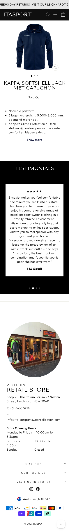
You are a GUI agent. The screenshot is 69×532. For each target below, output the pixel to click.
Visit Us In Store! (33, 481)
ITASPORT (17, 14)
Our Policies (33, 472)
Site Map (33, 463)
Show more (34, 140)
